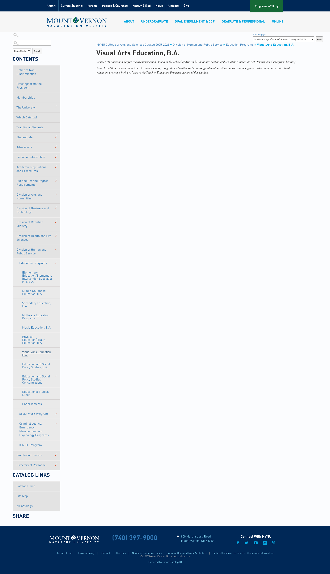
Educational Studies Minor (35, 393)
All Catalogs (24, 506)
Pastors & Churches (115, 5)
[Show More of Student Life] (56, 135)
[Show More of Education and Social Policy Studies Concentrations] (56, 375)
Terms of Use (64, 553)
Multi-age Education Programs (35, 317)
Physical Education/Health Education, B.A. (33, 340)
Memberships (25, 97)
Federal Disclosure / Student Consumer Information (243, 553)
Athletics (173, 5)
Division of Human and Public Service (31, 251)
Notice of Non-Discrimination (26, 72)
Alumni (51, 5)
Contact (105, 553)
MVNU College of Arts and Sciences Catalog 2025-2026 (132, 44)
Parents (92, 5)
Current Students (72, 5)
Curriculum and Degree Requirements (32, 183)
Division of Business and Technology (32, 210)
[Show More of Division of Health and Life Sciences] (56, 234)
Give (186, 5)
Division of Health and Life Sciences (33, 238)
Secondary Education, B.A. (36, 305)
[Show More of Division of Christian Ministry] (56, 220)
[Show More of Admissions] (56, 145)
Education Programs (33, 263)
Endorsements (32, 404)
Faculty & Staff (142, 5)
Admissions (24, 147)
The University (26, 107)
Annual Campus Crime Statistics (187, 553)
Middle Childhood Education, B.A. (34, 293)
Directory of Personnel (31, 465)
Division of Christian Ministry (29, 224)
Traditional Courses (29, 455)
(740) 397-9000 (134, 538)
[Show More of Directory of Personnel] (56, 463)
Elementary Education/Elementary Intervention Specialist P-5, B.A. (37, 277)
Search (37, 50)
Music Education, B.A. (36, 327)
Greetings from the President (29, 86)
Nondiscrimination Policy (147, 553)
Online (277, 21)
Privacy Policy (86, 553)
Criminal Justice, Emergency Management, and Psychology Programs (34, 429)
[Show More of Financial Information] (56, 155)
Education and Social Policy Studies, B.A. (36, 366)
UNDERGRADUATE (154, 21)
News (159, 5)
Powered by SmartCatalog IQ (165, 562)
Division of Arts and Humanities (29, 196)
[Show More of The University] (56, 105)
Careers (121, 553)
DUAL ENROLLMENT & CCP (195, 21)
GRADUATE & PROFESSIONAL (243, 21)
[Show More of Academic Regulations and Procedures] (56, 165)
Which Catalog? (26, 117)
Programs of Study (266, 6)
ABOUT (129, 21)
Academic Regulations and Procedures (31, 169)
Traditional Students (29, 127)
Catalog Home (25, 486)
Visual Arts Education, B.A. (37, 354)
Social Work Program (33, 413)
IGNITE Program (30, 445)
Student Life (24, 137)
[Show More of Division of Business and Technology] (56, 206)
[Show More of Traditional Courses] (56, 453)
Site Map (22, 496)
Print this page (259, 34)
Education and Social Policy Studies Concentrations (36, 379)
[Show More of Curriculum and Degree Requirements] (56, 179)
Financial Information (30, 157)
